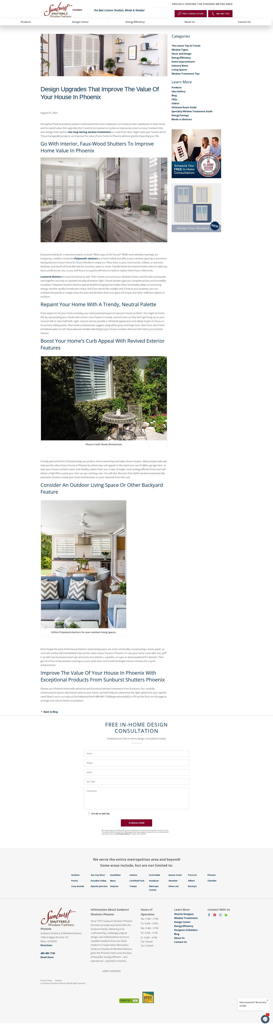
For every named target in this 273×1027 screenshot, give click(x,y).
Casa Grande (77, 886)
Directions (46, 945)
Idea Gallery (178, 91)
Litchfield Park (137, 880)
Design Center (182, 922)
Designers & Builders (186, 930)
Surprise (114, 886)
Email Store (47, 957)
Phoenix (211, 875)
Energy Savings (180, 115)
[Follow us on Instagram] (220, 915)
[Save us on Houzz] (226, 915)
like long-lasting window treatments (89, 132)
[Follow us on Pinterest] (214, 915)
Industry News (180, 65)
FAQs (174, 99)
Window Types (180, 49)
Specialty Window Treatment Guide (192, 111)
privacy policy (122, 834)
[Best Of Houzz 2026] (148, 997)
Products (177, 87)
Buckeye (192, 886)
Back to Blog (51, 711)
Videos (175, 103)
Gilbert (191, 880)
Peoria (74, 880)
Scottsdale (154, 875)
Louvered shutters (51, 276)
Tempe (133, 886)
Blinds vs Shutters (182, 119)
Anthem (75, 875)
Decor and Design (181, 53)
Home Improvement (183, 61)
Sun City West (98, 875)
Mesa (113, 880)
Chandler (212, 880)
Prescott (192, 875)
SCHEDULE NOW (136, 822)
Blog (174, 95)
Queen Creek (175, 875)
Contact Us (180, 942)
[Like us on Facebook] (209, 915)
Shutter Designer (184, 914)
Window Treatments (186, 918)
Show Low (173, 886)
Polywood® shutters (86, 258)
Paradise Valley (98, 880)
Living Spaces (179, 69)
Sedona (133, 875)
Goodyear (154, 880)
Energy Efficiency (181, 57)
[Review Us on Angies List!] (129, 1000)
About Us (179, 938)
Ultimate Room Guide (184, 107)
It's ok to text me (101, 813)
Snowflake (115, 875)
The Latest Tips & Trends (186, 45)
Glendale (172, 880)
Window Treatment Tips (185, 73)
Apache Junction (99, 886)
